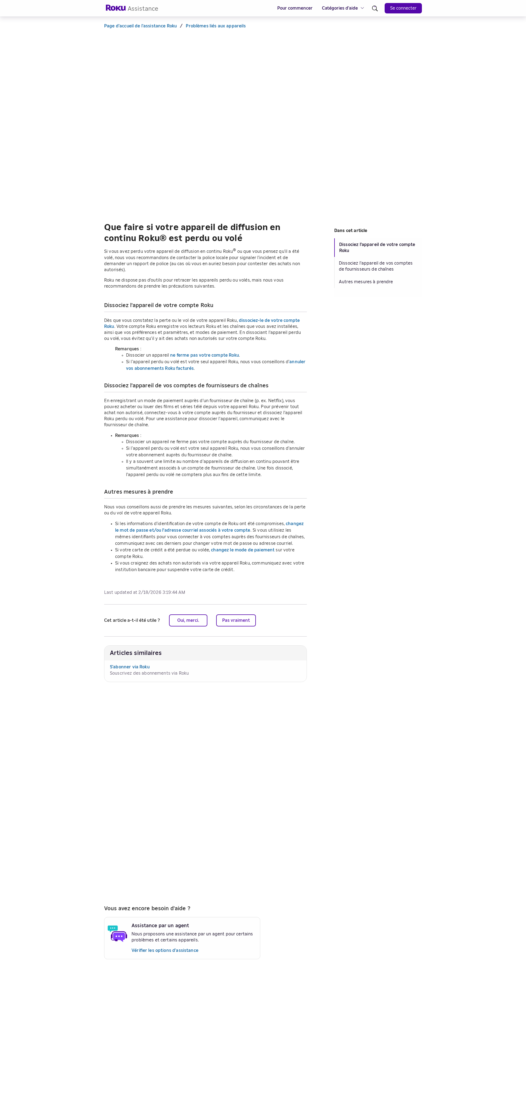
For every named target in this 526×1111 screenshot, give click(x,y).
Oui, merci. (188, 620)
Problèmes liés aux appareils (216, 26)
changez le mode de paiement (243, 550)
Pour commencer (295, 8)
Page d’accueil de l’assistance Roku (140, 26)
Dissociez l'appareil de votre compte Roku (377, 247)
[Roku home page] (116, 9)
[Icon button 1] (375, 8)
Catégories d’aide (340, 8)
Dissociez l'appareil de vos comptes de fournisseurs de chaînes (376, 266)
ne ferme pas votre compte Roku (204, 355)
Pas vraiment (236, 620)
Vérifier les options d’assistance (165, 950)
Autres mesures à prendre (366, 282)
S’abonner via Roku (130, 667)
